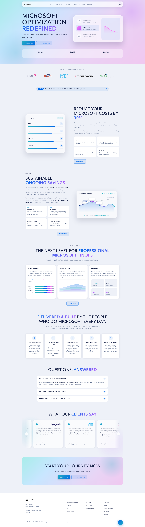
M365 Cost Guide (108, 508)
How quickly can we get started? (72, 379)
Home (51, 4)
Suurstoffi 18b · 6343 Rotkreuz (33, 510)
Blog (75, 4)
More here (80, 161)
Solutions (59, 4)
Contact (90, 4)
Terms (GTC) (65, 522)
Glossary (106, 511)
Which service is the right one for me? (72, 399)
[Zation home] (27, 4)
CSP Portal (88, 502)
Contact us (64, 477)
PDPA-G (71, 522)
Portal (68, 4)
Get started (29, 43)
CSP (68, 508)
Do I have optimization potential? (72, 392)
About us (82, 4)
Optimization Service (72, 502)
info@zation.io (29, 512)
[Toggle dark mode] (120, 4)
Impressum (48, 522)
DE (116, 4)
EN (112, 4)
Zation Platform (71, 511)
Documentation (90, 508)
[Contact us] (120, 522)
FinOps (69, 505)
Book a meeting (44, 43)
